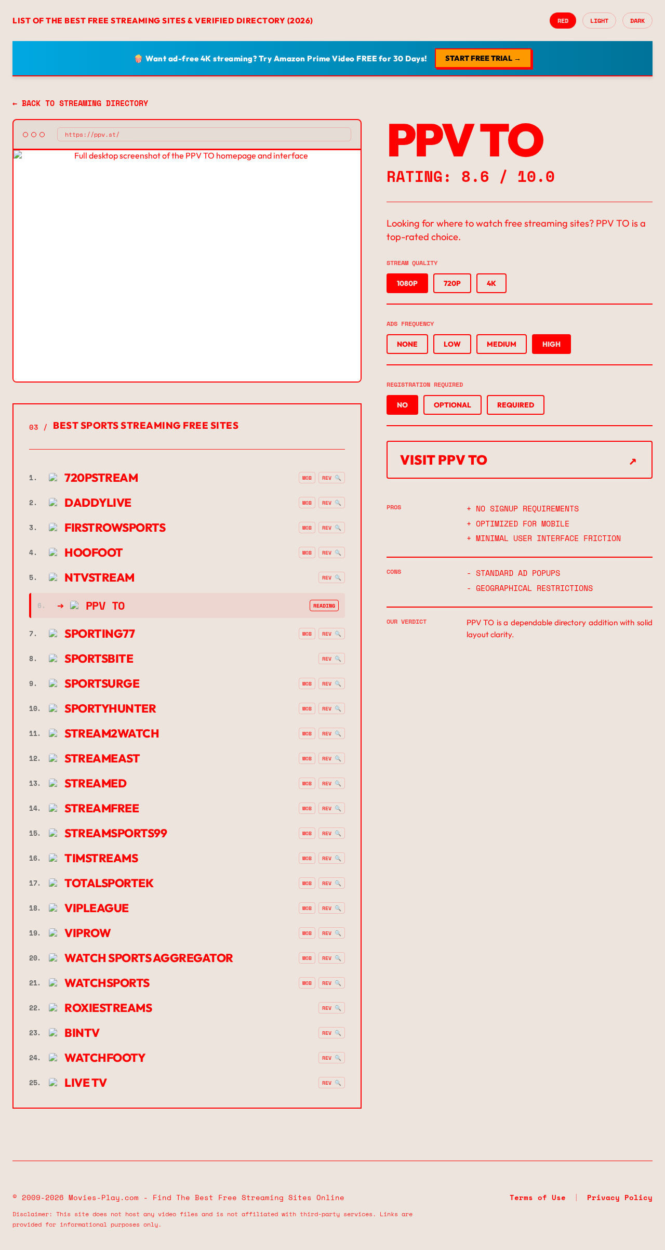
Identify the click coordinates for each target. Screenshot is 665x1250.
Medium (501, 344)
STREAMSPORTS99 (98, 833)
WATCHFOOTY (87, 1057)
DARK (637, 20)
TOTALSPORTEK (91, 883)
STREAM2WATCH (94, 733)
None (407, 344)
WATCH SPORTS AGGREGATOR (131, 958)
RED (562, 20)
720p (452, 283)
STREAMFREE (84, 808)
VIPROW (70, 933)
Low (452, 344)
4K (491, 283)
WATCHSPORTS (89, 983)
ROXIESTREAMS (90, 1008)
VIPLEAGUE (79, 908)
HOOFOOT (76, 552)
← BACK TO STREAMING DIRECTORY (80, 103)
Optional (452, 405)
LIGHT (599, 20)
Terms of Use (538, 1197)
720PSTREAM (83, 477)
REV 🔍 (331, 477)
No (402, 405)
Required (515, 405)
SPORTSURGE (84, 683)
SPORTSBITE (81, 658)
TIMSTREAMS (83, 858)
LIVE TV (68, 1082)
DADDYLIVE (80, 502)
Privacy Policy (620, 1197)
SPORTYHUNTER (92, 708)
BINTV (64, 1032)
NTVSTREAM (82, 577)
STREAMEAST (84, 758)
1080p (407, 283)
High (551, 344)
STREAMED (77, 783)
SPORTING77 (82, 633)
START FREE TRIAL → (483, 58)
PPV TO (105, 605)
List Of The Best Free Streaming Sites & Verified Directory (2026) (162, 20)
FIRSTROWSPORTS (97, 527)
